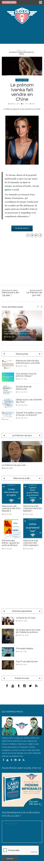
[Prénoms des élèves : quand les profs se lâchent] (11, 528)
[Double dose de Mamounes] (8, 390)
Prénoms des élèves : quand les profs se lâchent (10, 542)
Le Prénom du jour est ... (34, 293)
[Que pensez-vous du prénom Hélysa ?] (8, 377)
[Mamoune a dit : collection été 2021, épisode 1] (32, 494)
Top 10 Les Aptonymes (27, 661)
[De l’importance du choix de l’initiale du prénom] (8, 636)
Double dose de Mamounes (24, 387)
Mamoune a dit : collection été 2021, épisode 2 (11, 508)
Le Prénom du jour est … (14, 465)
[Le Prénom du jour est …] (22, 451)
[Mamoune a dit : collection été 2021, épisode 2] (11, 494)
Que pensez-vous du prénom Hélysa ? (26, 374)
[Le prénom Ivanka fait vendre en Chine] (22, 62)
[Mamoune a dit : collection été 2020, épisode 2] (32, 528)
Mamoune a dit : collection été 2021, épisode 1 (32, 508)
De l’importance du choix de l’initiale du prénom (28, 631)
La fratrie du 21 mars (25, 618)
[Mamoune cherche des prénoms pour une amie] (8, 364)
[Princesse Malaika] (8, 652)
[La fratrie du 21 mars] (8, 621)
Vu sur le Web (22, 80)
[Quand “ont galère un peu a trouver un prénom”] (8, 416)
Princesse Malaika (24, 648)
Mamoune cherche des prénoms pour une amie (28, 361)
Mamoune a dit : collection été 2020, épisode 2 (31, 542)
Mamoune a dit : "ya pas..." (11, 293)
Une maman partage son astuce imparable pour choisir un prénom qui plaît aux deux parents (21, 331)
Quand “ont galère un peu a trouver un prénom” (29, 413)
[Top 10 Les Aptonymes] (8, 665)
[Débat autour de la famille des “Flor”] (8, 403)
